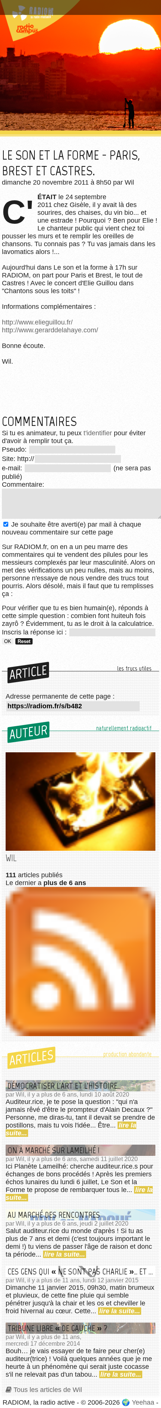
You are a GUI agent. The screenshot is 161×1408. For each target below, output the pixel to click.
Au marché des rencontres (53, 1215)
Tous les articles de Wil (47, 1389)
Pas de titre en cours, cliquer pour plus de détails (80, 5)
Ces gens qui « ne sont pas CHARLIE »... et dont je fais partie (81, 1271)
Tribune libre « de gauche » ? (57, 1328)
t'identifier (97, 433)
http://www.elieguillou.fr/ (37, 322)
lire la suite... (64, 1254)
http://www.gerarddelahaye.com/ (50, 330)
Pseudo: (15, 449)
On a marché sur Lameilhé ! (53, 1150)
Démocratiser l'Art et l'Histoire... (64, 1086)
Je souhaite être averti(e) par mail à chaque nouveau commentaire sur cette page (71, 528)
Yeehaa (143, 1402)
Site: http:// (18, 458)
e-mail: (13, 468)
